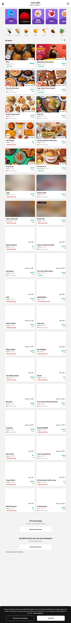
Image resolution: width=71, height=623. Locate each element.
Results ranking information (15, 552)
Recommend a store (36, 547)
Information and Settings (20, 618)
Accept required (38, 613)
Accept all (51, 618)
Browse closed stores (35, 529)
